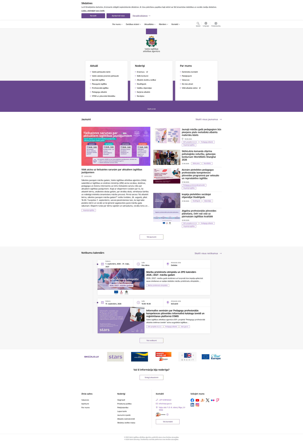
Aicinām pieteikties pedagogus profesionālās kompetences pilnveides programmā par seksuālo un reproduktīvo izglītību (200, 174)
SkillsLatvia (196, 163)
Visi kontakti (168, 421)
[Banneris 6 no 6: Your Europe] (211, 356)
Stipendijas (207, 201)
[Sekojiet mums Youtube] (197, 400)
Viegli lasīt (121, 400)
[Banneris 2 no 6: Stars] (115, 356)
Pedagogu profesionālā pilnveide (194, 185)
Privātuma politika (124, 404)
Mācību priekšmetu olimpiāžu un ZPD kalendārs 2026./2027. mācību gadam (171, 273)
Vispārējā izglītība (88, 210)
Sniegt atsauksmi (151, 377)
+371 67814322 (165, 400)
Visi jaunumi (151, 237)
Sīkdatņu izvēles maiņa (126, 423)
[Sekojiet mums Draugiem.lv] (202, 400)
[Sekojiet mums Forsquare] (218, 400)
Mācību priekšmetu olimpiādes (158, 285)
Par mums (85, 407)
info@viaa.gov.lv (165, 403)
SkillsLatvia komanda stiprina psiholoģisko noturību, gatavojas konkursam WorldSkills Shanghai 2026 (199, 155)
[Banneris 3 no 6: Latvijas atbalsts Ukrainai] (139, 356)
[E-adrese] (160, 414)
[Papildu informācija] (167, 414)
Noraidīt (93, 16)
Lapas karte (122, 411)
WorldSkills (207, 163)
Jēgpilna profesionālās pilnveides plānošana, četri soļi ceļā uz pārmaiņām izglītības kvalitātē (199, 213)
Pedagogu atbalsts (207, 142)
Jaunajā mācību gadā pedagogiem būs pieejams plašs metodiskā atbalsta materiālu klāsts (201, 132)
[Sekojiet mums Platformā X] (207, 400)
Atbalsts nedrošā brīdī (126, 419)
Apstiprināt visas (118, 16)
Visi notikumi (152, 340)
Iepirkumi (85, 404)
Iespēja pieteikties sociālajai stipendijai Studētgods (196, 196)
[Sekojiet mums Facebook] (192, 400)
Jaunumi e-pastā (123, 415)
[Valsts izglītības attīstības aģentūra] (95, 24)
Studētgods (196, 201)
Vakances (85, 400)
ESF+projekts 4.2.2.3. (190, 142)
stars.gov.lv (184, 326)
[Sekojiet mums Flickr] (212, 400)
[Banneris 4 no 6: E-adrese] (163, 356)
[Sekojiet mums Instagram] (197, 405)
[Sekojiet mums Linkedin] (192, 405)
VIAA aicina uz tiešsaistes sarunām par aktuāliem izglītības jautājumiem (111, 171)
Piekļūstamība (122, 407)
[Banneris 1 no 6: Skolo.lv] (91, 356)
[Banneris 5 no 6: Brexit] (187, 356)
